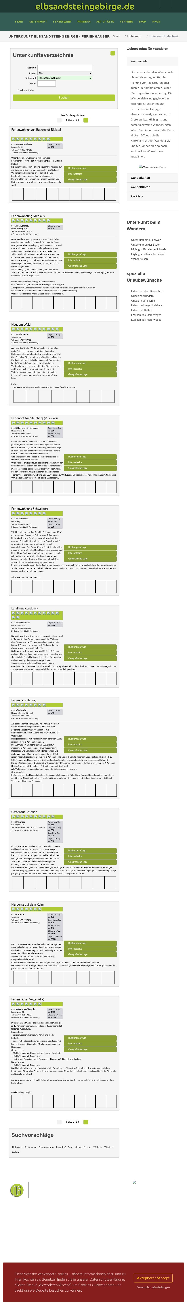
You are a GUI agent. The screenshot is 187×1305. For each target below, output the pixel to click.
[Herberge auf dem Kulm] (90, 922)
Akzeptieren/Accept (153, 1278)
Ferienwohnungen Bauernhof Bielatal (36, 129)
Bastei (71, 1234)
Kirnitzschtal (103, 1252)
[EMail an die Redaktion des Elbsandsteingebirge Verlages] (174, 4)
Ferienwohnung (46, 1147)
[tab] (152, 61)
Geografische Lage (77, 179)
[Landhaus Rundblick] (90, 626)
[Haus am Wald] (90, 342)
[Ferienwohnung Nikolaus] (90, 233)
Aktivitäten (19, 1256)
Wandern (108, 1147)
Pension (87, 1147)
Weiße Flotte (110, 1240)
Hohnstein (17, 1147)
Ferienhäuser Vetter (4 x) (27, 999)
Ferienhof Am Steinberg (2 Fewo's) (34, 418)
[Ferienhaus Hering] (90, 718)
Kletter (78, 1147)
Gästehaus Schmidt (24, 812)
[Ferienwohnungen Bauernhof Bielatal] (90, 147)
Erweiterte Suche (26, 90)
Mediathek (19, 1246)
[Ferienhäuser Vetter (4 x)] (90, 1017)
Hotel (45, 1233)
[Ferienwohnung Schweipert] (90, 526)
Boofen (84, 1257)
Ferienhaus (48, 1248)
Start (116, 36)
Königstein (88, 1252)
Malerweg (83, 1234)
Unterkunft (134, 36)
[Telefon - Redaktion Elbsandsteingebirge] (163, 4)
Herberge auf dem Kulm (27, 904)
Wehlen (90, 1246)
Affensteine (74, 1240)
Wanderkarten (140, 177)
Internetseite (75, 174)
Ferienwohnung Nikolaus (28, 216)
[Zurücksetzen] (112, 53)
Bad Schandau (75, 1246)
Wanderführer (140, 187)
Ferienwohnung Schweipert (29, 508)
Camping (47, 1252)
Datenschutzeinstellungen (153, 1287)
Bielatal (15, 1152)
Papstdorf (61, 1147)
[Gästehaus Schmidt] (90, 829)
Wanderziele (139, 61)
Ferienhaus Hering (23, 700)
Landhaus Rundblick (24, 608)
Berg (70, 1147)
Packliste (137, 196)
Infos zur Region (22, 1240)
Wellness (98, 1147)
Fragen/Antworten (24, 1233)
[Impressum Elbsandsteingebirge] (152, 4)
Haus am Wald (21, 324)
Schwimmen (31, 1147)
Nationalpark (98, 1234)
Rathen (100, 1246)
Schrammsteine (92, 1240)
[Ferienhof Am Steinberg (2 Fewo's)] (90, 435)
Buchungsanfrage (77, 168)
